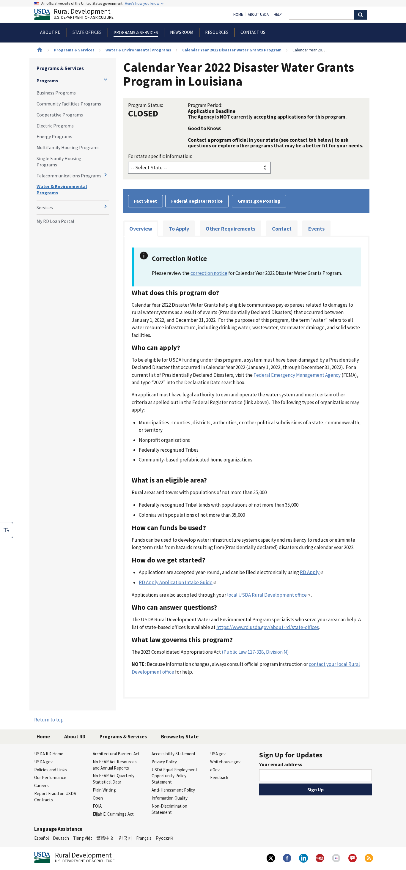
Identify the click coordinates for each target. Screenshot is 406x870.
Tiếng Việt (82, 838)
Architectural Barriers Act (116, 753)
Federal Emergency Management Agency (297, 375)
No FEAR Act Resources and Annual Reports (115, 765)
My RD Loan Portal (55, 221)
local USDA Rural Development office (267, 595)
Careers (41, 785)
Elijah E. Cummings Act (113, 814)
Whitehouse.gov (225, 762)
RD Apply (310, 572)
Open (98, 798)
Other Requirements (230, 228)
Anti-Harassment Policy (173, 790)
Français (144, 838)
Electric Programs (55, 126)
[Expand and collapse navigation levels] (105, 79)
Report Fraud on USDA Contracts (55, 797)
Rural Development (84, 14)
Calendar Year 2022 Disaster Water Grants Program (231, 50)
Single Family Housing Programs (59, 161)
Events (316, 228)
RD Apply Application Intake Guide (176, 582)
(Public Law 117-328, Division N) (255, 652)
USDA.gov (43, 762)
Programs (47, 80)
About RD (74, 736)
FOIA (97, 806)
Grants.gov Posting (259, 201)
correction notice (209, 273)
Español (41, 838)
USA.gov (218, 753)
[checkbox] (6, 530)
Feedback (219, 777)
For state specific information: (160, 156)
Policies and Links (50, 770)
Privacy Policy (164, 762)
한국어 (125, 838)
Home (238, 14)
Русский (164, 838)
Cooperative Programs (60, 115)
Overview (140, 228)
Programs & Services (74, 50)
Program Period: (205, 105)
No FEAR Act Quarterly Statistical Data (113, 779)
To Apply (179, 228)
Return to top (49, 719)
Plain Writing (104, 790)
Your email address (280, 764)
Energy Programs (54, 136)
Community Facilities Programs (69, 104)
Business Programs (56, 93)
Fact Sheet (145, 201)
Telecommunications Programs (69, 176)
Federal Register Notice (197, 201)
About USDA (258, 14)
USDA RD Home (48, 753)
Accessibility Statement (174, 753)
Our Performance (50, 777)
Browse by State (180, 736)
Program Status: (145, 105)
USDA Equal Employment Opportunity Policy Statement (174, 776)
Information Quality (170, 798)
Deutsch (61, 838)
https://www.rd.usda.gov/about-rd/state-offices (267, 627)
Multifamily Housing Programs (68, 147)
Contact (282, 228)
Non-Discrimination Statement (169, 809)
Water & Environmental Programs (138, 50)
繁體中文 (105, 838)
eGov (215, 770)
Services (45, 207)
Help (278, 14)
